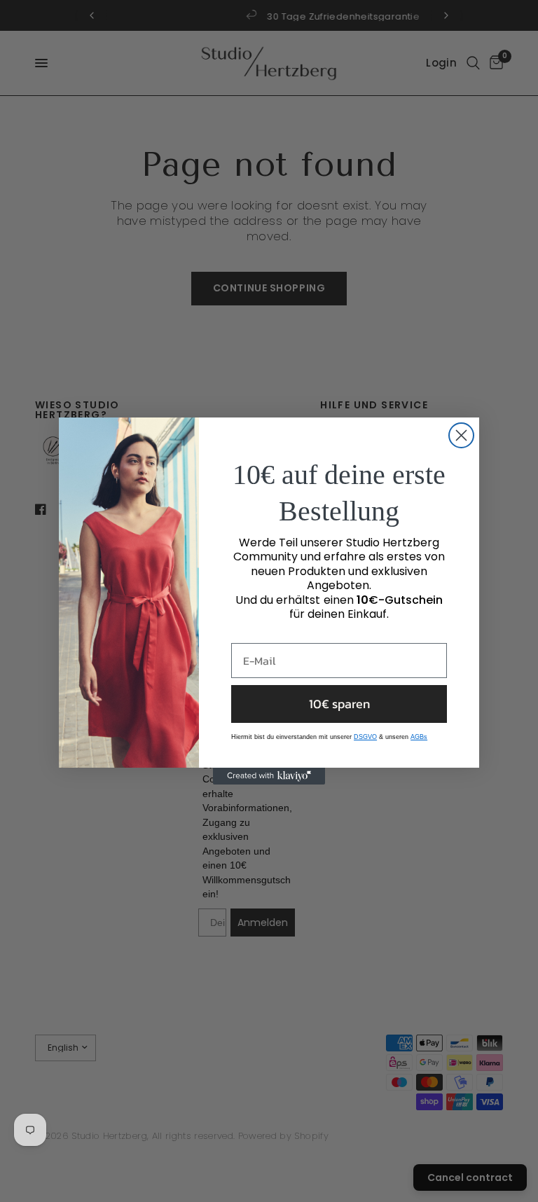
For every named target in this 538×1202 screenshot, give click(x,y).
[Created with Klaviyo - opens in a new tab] (269, 776)
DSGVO (365, 736)
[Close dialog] (461, 435)
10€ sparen (339, 703)
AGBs (419, 736)
